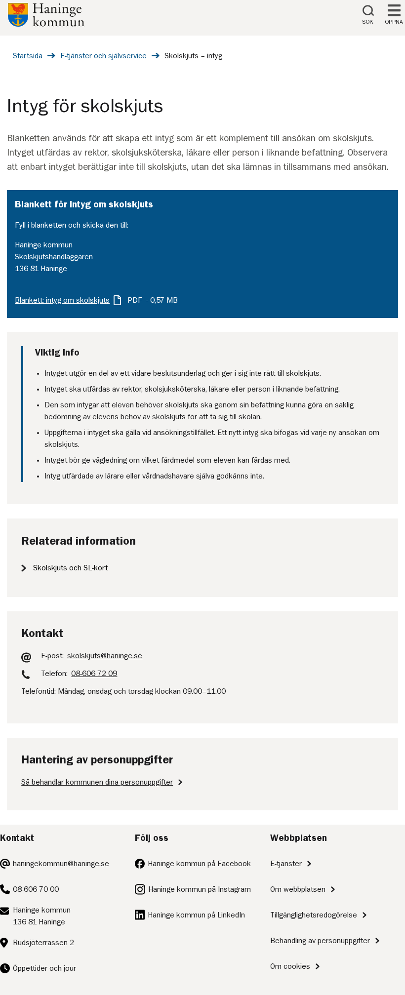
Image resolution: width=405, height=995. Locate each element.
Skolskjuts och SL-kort (70, 568)
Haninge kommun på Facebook (199, 864)
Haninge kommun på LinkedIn (196, 915)
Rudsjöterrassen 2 (43, 943)
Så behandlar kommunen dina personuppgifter (97, 782)
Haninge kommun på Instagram (199, 889)
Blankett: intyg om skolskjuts (62, 300)
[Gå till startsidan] (46, 24)
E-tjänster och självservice (103, 56)
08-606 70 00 (36, 889)
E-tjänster (286, 864)
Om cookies (290, 966)
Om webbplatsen (297, 889)
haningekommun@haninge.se (61, 864)
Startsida (27, 56)
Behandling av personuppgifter (320, 941)
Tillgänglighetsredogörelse (313, 915)
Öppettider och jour (44, 968)
